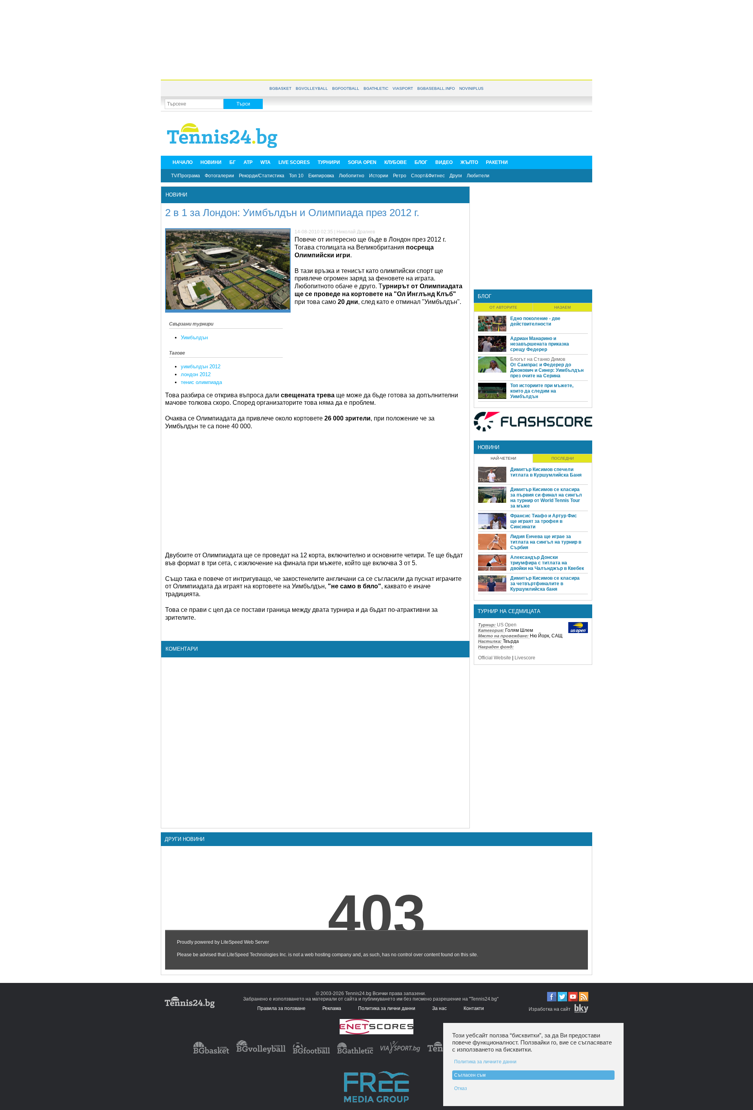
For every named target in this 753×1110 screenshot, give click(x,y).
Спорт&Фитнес (428, 175)
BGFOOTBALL (345, 88)
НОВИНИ (211, 162)
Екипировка (321, 175)
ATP (248, 162)
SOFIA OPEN (362, 162)
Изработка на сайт (550, 1009)
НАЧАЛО (183, 162)
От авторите (503, 307)
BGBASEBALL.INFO (436, 88)
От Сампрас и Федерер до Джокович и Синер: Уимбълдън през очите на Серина (547, 370)
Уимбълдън (194, 337)
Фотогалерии (219, 175)
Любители (478, 175)
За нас (439, 1008)
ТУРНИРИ (329, 162)
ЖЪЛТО (469, 162)
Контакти (474, 1008)
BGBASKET (280, 88)
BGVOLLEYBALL (312, 88)
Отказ (460, 1088)
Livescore (525, 658)
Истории (378, 175)
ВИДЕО (444, 162)
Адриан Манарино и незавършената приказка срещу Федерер (539, 344)
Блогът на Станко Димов (537, 359)
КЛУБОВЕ (395, 162)
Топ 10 (296, 175)
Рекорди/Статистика (261, 175)
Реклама (331, 1008)
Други (455, 175)
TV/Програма (185, 175)
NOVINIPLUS (471, 88)
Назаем (562, 307)
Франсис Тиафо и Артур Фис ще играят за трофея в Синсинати (543, 521)
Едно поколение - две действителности (535, 321)
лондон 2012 (196, 374)
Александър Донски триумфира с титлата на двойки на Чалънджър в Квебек (547, 563)
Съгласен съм (470, 1075)
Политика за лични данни (386, 1008)
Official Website (494, 658)
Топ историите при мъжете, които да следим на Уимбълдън (541, 391)
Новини (176, 195)
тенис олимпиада (201, 382)
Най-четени (503, 458)
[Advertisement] (376, 39)
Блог (484, 296)
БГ (232, 162)
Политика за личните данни (485, 1062)
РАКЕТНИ (497, 162)
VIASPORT (403, 88)
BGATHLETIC (376, 88)
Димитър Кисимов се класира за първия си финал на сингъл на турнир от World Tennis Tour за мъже (546, 498)
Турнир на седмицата (509, 611)
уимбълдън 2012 (200, 366)
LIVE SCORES (294, 162)
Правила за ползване (281, 1008)
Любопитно (351, 175)
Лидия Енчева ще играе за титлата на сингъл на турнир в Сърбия (545, 542)
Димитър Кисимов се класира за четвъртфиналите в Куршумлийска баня (545, 583)
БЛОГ (421, 162)
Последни (562, 458)
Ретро (399, 175)
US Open (507, 625)
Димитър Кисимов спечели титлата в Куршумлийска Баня (546, 472)
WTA (265, 162)
